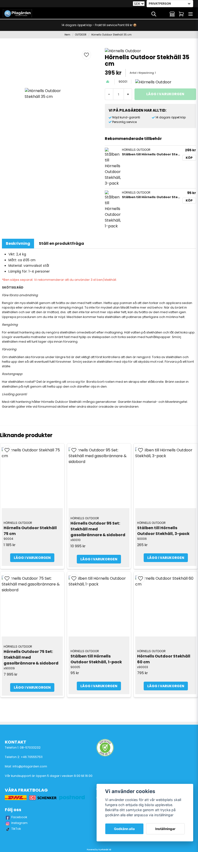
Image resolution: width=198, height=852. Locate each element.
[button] (86, 55)
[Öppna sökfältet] (153, 14)
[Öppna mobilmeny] (190, 14)
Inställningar (165, 829)
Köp (189, 158)
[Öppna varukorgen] (181, 14)
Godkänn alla (124, 829)
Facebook (19, 817)
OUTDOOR (80, 34)
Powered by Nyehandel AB (99, 849)
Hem (67, 34)
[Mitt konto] (172, 14)
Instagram (19, 823)
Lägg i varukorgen (32, 557)
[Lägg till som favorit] (163, 14)
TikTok (16, 828)
